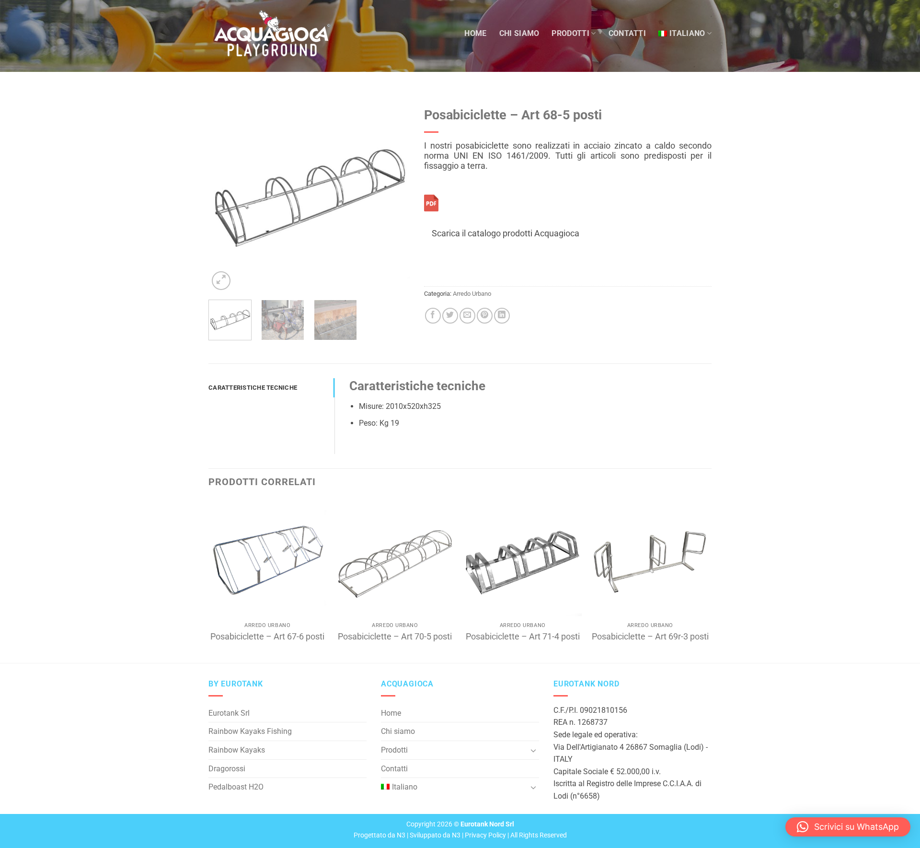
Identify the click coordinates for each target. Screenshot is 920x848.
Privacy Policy (485, 835)
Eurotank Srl (229, 713)
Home (475, 33)
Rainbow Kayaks (236, 750)
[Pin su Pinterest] (485, 316)
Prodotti (570, 33)
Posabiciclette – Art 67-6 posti (267, 636)
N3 (401, 835)
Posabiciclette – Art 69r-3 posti (650, 636)
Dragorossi (226, 768)
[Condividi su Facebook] (433, 316)
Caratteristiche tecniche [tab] (252, 387)
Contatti (627, 33)
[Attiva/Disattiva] (533, 750)
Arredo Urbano (472, 293)
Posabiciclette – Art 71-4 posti (523, 636)
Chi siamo (519, 33)
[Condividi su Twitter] (450, 316)
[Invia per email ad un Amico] (467, 316)
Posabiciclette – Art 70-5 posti (395, 636)
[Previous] (224, 192)
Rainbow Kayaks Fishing (250, 731)
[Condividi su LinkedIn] (502, 316)
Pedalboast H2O (236, 786)
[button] (221, 280)
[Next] (393, 192)
